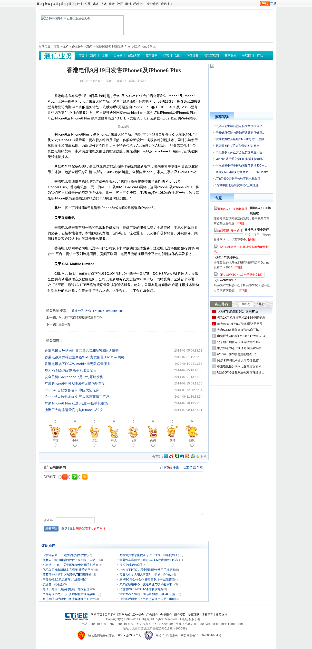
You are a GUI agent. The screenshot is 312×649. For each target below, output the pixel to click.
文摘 (105, 55)
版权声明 (208, 614)
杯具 (114, 440)
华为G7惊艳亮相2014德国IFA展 (237, 311)
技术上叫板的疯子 (131, 565)
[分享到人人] (182, 456)
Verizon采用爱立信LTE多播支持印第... (240, 159)
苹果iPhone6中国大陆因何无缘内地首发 (75, 383)
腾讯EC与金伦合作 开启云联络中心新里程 (146, 579)
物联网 (246, 55)
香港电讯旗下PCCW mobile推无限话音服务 (77, 364)
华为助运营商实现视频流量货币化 (80, 317)
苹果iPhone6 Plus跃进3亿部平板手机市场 (76, 403)
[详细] (240, 223)
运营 (166, 55)
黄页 (64, 4)
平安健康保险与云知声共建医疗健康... (239, 132)
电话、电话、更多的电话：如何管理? (67, 589)
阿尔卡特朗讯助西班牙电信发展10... (240, 360)
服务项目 (180, 614)
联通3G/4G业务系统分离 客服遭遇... (240, 372)
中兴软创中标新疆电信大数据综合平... (239, 126)
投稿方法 (221, 614)
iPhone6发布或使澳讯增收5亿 (236, 354)
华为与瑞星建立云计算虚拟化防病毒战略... (70, 594)
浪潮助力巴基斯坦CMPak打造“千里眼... (240, 139)
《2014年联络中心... (227, 257)
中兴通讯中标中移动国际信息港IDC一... (241, 165)
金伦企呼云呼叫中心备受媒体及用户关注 (69, 599)
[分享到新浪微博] (171, 456)
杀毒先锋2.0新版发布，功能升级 (64, 579)
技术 (72, 4)
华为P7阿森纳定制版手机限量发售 (71, 370)
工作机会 (138, 614)
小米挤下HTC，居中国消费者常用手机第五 (70, 565)
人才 (104, 4)
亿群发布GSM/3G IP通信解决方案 (141, 589)
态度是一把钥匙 (53, 584)
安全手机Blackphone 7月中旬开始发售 (74, 377)
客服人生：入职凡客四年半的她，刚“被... (145, 574)
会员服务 (166, 614)
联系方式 (124, 614)
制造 (178, 55)
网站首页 (96, 614)
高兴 (153, 440)
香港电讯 (77, 311)
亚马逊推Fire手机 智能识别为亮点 (237, 146)
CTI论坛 (130, 81)
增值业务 (192, 55)
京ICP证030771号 (130, 635)
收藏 (203, 456)
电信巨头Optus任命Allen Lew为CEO (241, 336)
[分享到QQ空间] (193, 456)
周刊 (128, 4)
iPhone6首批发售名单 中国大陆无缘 (72, 390)
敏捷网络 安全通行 (257, 229)
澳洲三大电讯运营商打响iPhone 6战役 (74, 410)
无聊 (133, 440)
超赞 (192, 440)
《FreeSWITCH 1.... (227, 280)
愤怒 (95, 440)
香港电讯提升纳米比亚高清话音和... (240, 366)
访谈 (96, 4)
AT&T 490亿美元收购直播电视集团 (238, 178)
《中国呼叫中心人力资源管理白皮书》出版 (147, 599)
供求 (112, 4)
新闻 (47, 4)
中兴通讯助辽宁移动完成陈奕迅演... (240, 348)
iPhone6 (98, 311)
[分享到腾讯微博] (166, 456)
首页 (39, 4)
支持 (173, 440)
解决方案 (134, 55)
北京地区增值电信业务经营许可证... (240, 342)
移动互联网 (211, 55)
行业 (80, 4)
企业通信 (153, 4)
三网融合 (230, 55)
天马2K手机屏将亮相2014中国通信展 (241, 317)
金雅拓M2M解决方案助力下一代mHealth (241, 172)
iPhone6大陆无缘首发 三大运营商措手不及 (77, 397)
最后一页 (64, 324)
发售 (88, 311)
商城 (55, 4)
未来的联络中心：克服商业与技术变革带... (146, 584)
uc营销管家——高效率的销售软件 (65, 555)
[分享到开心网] (187, 456)
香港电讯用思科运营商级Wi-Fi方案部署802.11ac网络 (85, 357)
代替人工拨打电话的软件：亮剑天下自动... (70, 560)
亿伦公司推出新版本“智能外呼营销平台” (68, 569)
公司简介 (110, 614)
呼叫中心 (139, 4)
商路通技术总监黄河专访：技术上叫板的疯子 (148, 555)
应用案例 (151, 55)
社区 (120, 4)
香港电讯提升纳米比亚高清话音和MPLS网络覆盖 (82, 351)
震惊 (55, 440)
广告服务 (152, 614)
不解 (75, 440)
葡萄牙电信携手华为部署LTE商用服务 (67, 574)
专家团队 (194, 614)
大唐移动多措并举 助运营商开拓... (239, 330)
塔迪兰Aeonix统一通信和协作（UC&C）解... (148, 594)
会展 (88, 4)
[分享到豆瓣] (177, 456)
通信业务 (167, 4)
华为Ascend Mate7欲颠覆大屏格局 (240, 323)
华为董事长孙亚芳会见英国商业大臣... (239, 152)
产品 (260, 55)
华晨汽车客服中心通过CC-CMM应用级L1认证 (149, 560)
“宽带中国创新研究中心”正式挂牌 (236, 185)
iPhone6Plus (114, 311)
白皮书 (118, 55)
